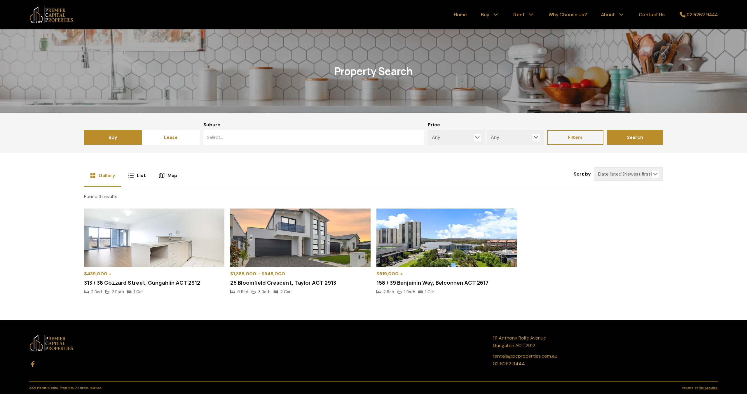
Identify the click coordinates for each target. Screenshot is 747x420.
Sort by (582, 174)
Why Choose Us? (568, 14)
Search (635, 137)
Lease (171, 137)
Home (460, 14)
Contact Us (652, 14)
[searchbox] (298, 137)
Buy (113, 137)
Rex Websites (708, 388)
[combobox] (314, 137)
